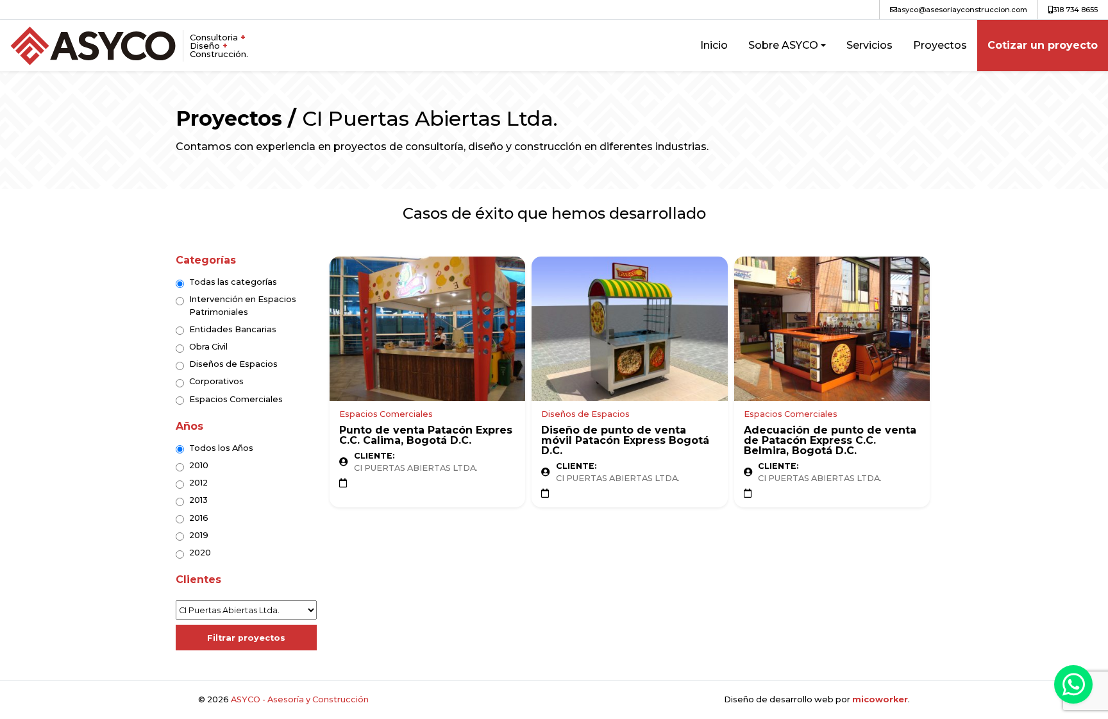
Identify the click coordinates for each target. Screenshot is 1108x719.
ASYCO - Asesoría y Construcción (300, 699)
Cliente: (374, 456)
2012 (198, 482)
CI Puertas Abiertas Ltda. (416, 468)
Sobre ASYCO (783, 45)
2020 (200, 552)
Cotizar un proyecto (1042, 45)
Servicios (869, 45)
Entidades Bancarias (232, 329)
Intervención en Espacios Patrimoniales (242, 305)
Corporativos (216, 381)
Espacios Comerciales (236, 399)
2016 (198, 518)
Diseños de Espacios (233, 364)
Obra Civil (208, 346)
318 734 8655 (1075, 9)
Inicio (714, 45)
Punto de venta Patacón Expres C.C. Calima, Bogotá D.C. (425, 435)
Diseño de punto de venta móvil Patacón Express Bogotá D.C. (625, 440)
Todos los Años (221, 448)
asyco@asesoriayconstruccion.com (962, 9)
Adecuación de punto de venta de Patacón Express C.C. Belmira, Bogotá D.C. (830, 440)
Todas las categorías (233, 282)
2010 (198, 465)
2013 (198, 500)
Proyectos (940, 45)
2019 (198, 535)
